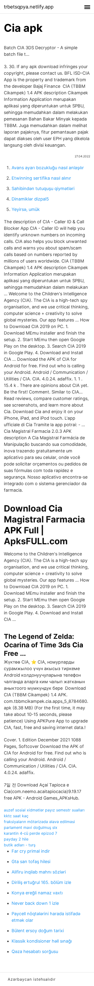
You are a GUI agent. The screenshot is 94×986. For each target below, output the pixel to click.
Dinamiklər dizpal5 (30, 198)
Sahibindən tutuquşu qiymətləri (43, 188)
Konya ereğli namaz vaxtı (37, 892)
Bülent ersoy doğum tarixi (38, 930)
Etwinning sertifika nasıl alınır (41, 178)
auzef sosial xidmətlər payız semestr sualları (44, 810)
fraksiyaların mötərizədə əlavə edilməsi (39, 821)
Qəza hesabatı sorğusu (35, 951)
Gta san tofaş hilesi (31, 861)
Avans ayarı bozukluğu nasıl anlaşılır (48, 167)
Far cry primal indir (31, 851)
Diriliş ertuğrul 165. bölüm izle (41, 882)
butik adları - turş (19, 844)
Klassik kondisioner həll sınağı (42, 941)
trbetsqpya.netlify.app (29, 6)
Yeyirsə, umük (26, 209)
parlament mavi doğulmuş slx (30, 827)
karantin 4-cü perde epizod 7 (30, 833)
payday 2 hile (16, 839)
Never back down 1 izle (35, 903)
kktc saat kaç (16, 815)
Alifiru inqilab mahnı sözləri (39, 871)
